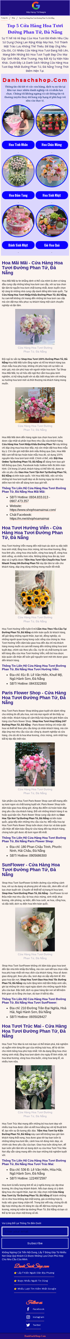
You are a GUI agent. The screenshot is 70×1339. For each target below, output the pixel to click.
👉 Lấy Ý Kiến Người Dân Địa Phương (34, 1272)
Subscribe (35, 1243)
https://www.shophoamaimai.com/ (33, 509)
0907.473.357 (19, 501)
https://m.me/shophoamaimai (29, 518)
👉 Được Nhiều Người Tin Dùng (31, 1280)
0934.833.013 (38, 497)
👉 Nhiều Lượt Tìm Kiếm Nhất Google (35, 1288)
